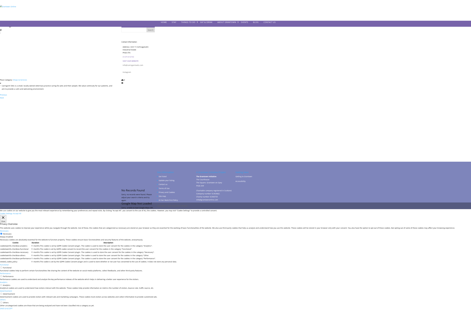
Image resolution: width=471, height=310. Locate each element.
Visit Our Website (130, 61)
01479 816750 (128, 57)
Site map (162, 196)
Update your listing (166, 180)
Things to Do (188, 22)
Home (164, 22)
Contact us (163, 184)
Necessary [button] (4, 231)
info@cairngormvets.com (133, 65)
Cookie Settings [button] (6, 213)
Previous (3, 95)
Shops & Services (20, 80)
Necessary (7, 234)
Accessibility (241, 181)
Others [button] (3, 299)
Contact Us (269, 22)
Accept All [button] (17, 213)
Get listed (163, 176)
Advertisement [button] (6, 291)
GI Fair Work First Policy (168, 200)
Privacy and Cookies (167, 192)
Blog (256, 22)
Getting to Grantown (244, 176)
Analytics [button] (3, 282)
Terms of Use (164, 188)
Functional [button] (4, 265)
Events (244, 22)
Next (2, 98)
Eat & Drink (206, 22)
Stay (174, 22)
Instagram (127, 72)
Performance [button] (5, 273)
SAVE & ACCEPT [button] (6, 308)
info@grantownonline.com (207, 200)
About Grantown (226, 22)
